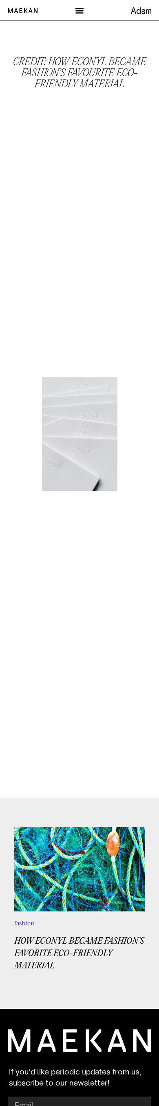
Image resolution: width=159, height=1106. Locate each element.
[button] (79, 10)
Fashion (24, 923)
